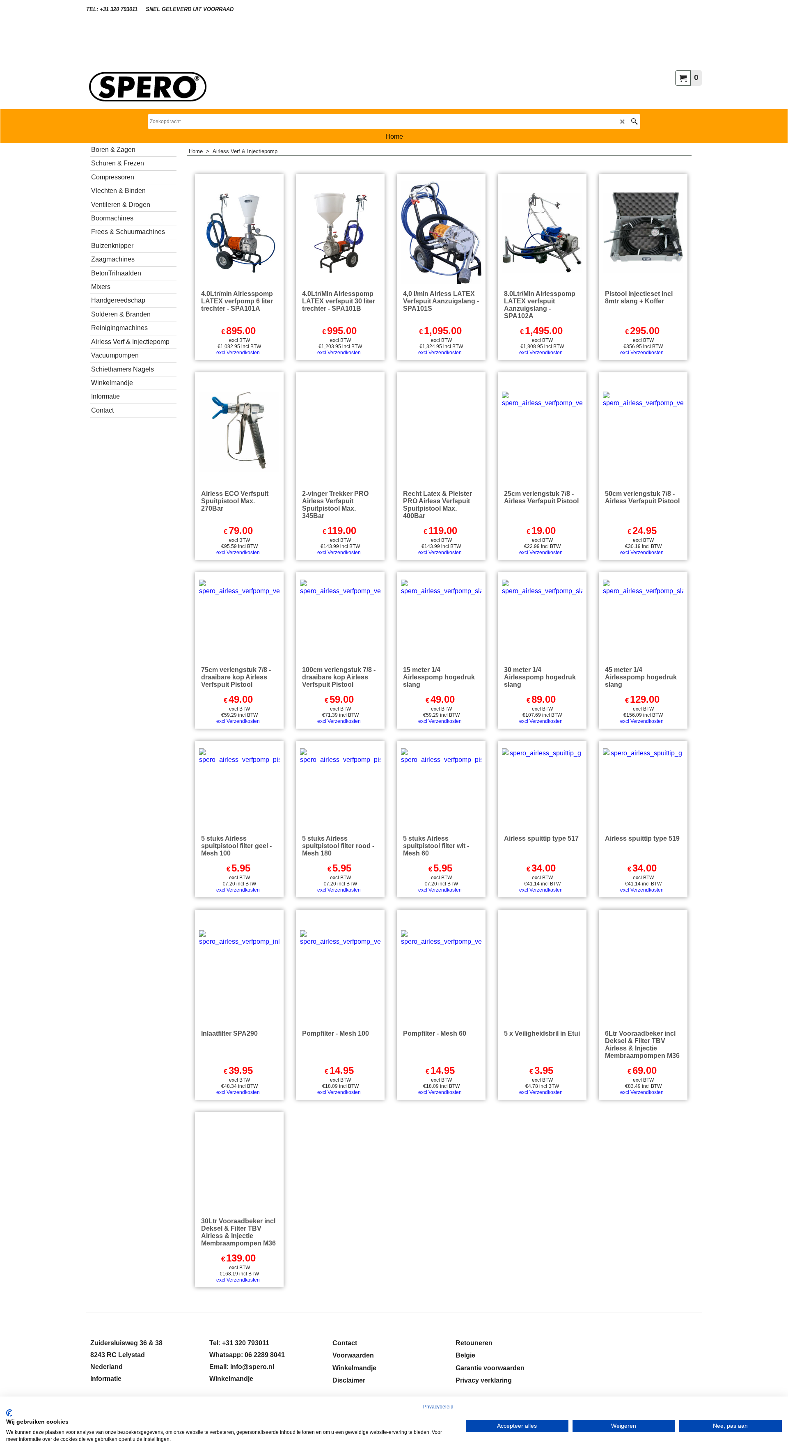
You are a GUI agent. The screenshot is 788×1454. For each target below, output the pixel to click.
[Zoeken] (634, 121)
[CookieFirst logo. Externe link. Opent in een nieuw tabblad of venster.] (9, 1413)
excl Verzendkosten (238, 352)
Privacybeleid (438, 1407)
